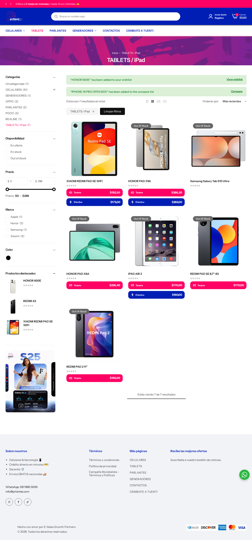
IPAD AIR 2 (135, 274)
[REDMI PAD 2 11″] (94, 334)
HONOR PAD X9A (139, 181)
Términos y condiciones (104, 460)
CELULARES (14, 30)
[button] (6, 4)
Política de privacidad (102, 466)
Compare (237, 91)
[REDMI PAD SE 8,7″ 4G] (218, 241)
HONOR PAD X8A (77, 274)
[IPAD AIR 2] (156, 241)
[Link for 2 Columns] (147, 101)
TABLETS (37, 30)
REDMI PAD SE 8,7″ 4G (204, 274)
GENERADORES (83, 30)
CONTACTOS (111, 30)
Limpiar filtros (112, 111)
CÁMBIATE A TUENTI (139, 30)
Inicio (115, 53)
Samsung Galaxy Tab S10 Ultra (209, 181)
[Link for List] (165, 101)
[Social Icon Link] (9, 502)
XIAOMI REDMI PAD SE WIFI (84, 181)
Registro (219, 18)
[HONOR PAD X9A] (156, 148)
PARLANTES (58, 30)
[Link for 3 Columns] (152, 101)
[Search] (56, 16)
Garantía (20, 4)
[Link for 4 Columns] (158, 101)
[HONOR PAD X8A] (94, 241)
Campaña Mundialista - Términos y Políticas (104, 473)
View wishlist (235, 79)
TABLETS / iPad (80, 111)
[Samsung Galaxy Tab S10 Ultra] (218, 148)
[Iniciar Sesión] (211, 16)
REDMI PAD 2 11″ (76, 366)
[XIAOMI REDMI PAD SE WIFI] (94, 148)
